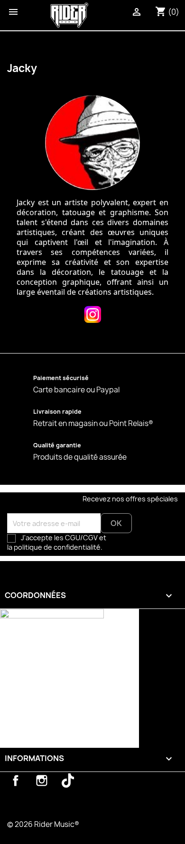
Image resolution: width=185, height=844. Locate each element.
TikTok (67, 780)
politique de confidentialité (58, 547)
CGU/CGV (81, 537)
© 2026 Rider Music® (43, 824)
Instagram (41, 780)
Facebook (15, 780)
